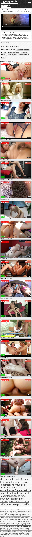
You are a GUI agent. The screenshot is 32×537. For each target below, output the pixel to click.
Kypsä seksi (23, 516)
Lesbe (17, 52)
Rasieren (3, 54)
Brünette (3, 52)
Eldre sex (26, 528)
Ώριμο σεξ (16, 531)
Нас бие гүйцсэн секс (6, 525)
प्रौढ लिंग (2, 521)
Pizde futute (26, 523)
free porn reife (11, 501)
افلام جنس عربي (17, 511)
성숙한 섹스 (6, 528)
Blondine (26, 49)
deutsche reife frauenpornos (13, 497)
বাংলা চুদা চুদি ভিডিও (8, 514)
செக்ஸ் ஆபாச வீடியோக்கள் (12, 517)
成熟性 (9, 523)
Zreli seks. (20, 526)
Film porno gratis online (24, 510)
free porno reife (20, 504)
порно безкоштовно (17, 523)
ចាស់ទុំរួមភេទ (3, 523)
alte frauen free (8, 479)
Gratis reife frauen (9, 4)
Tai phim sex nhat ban (6, 511)
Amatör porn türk (18, 513)
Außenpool (20, 49)
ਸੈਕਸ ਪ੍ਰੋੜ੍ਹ (28, 521)
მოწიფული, (9, 516)
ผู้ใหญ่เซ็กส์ (13, 528)
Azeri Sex (25, 530)
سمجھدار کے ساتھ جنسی (11, 521)
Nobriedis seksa (17, 525)
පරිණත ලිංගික (21, 534)
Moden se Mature (5, 526)
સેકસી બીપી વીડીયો (24, 517)
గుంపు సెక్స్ (29, 519)
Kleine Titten (11, 52)
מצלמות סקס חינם (25, 531)
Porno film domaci (17, 530)
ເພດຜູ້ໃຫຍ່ (22, 533)
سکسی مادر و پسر (8, 513)
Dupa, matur (15, 533)
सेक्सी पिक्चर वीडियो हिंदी (20, 519)
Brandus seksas (26, 525)
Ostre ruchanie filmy (5, 530)
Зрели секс (13, 526)
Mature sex (14, 510)
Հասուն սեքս (17, 514)
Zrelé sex (26, 526)
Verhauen (10, 54)
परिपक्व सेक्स (14, 534)
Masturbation (24, 52)
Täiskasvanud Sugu (7, 531)
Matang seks (20, 528)
